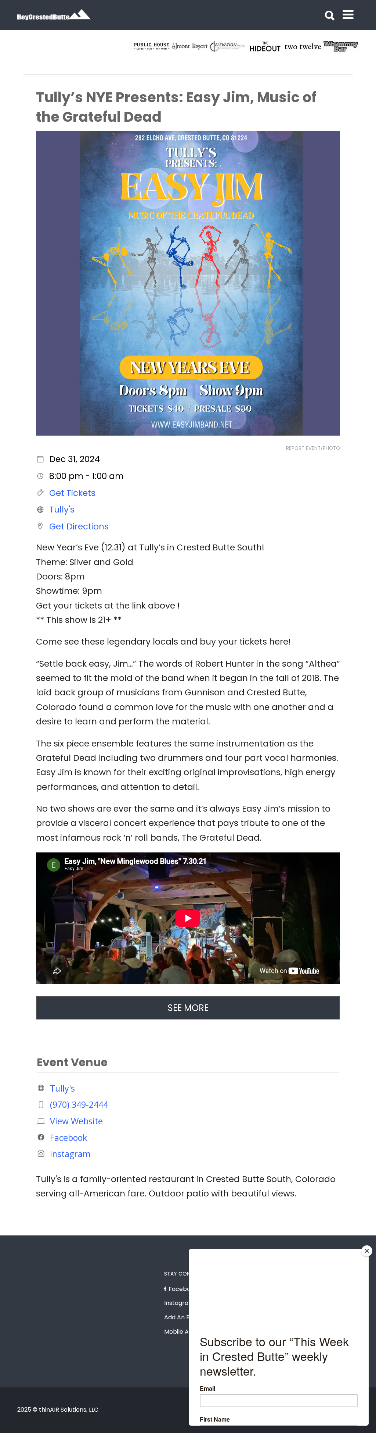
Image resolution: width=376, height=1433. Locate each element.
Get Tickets (72, 493)
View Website (76, 1121)
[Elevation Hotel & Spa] (303, 46)
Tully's (62, 509)
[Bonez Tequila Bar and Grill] (190, 46)
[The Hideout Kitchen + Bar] (341, 46)
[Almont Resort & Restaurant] (266, 46)
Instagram (70, 1154)
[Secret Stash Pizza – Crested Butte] (152, 46)
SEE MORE (188, 1008)
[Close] (366, 1250)
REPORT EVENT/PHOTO (313, 448)
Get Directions (79, 526)
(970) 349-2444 (79, 1104)
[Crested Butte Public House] (228, 46)
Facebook (68, 1137)
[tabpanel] (152, 46)
